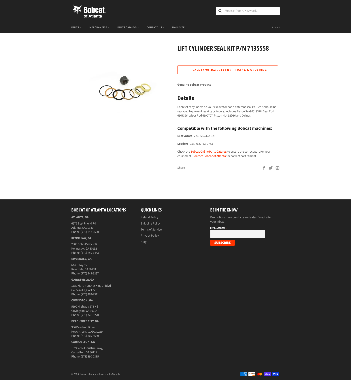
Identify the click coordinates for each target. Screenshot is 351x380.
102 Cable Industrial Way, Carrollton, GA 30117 (87, 350)
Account (276, 27)
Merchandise (98, 27)
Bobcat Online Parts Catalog (208, 151)
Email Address (218, 228)
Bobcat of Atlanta (89, 374)
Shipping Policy (151, 223)
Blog (144, 242)
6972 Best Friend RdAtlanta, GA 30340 (83, 225)
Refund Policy (149, 217)
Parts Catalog (127, 27)
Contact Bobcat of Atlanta (209, 156)
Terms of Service (151, 229)
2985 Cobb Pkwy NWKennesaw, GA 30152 (84, 246)
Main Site (178, 27)
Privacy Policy (150, 235)
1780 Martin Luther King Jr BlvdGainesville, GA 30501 (91, 288)
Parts (75, 27)
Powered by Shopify (109, 374)
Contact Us (155, 27)
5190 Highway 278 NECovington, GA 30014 (84, 308)
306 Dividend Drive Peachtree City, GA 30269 (87, 329)
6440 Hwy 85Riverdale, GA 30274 (83, 267)
